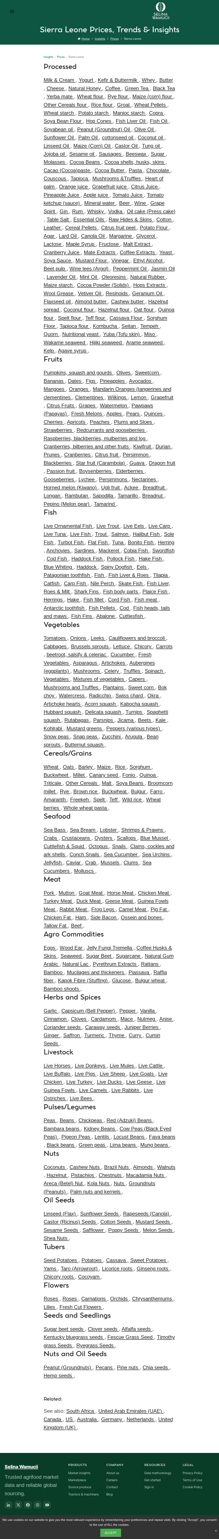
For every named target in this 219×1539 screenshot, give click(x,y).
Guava (137, 463)
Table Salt (58, 219)
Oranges (79, 389)
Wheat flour (91, 96)
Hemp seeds (59, 1375)
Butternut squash (85, 745)
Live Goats (142, 1074)
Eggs (50, 948)
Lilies (50, 1307)
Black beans (61, 1145)
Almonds (143, 1167)
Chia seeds (156, 1367)
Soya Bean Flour (63, 121)
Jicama (126, 720)
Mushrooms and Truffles (72, 687)
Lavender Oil (62, 277)
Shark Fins (87, 591)
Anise (166, 1019)
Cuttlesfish (131, 616)
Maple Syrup (81, 244)
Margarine (121, 236)
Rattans (150, 964)
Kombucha (105, 326)
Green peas (93, 1145)
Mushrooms (87, 671)
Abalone (106, 616)
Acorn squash (101, 704)
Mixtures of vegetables (99, 679)
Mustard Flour (91, 260)
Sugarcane (129, 956)
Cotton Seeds (116, 1222)
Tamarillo (128, 495)
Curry (136, 1035)
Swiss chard (129, 695)
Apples (114, 413)
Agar (50, 236)
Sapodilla (104, 495)
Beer (125, 203)
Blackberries (58, 463)
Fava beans (162, 1137)
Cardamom (104, 1019)
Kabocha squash (139, 704)
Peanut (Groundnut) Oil (104, 129)
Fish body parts (121, 591)
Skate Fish (131, 583)
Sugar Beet (99, 956)
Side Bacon (104, 917)
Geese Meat (120, 901)
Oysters (104, 838)
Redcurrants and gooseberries (111, 430)
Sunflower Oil (59, 137)
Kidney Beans (100, 1129)
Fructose (109, 244)
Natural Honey (85, 88)
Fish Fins (82, 616)
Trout (101, 534)
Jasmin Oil (163, 268)
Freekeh (80, 799)
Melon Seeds (158, 1230)
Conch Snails (85, 854)
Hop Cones (99, 121)
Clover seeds (103, 1329)
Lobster (109, 830)
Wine (140, 203)
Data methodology (157, 1473)
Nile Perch (102, 583)
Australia (87, 1419)
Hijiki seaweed (106, 342)
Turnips (135, 712)
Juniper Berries (142, 1027)
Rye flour (118, 96)
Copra (156, 113)
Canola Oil (93, 236)
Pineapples (113, 381)
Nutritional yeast (81, 334)
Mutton (67, 893)
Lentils (103, 1137)
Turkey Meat (58, 901)
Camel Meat (133, 909)
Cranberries (78, 454)
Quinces (154, 413)
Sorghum (141, 767)
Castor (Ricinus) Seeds (70, 1222)
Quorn (51, 334)
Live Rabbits (126, 1090)
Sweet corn (141, 687)
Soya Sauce (58, 260)
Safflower (94, 1230)
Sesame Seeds (62, 1230)
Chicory (143, 646)
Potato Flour (154, 227)
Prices (114, 38)
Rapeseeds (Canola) (147, 1214)
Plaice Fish (155, 591)
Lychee (87, 479)
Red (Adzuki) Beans (130, 1120)
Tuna (118, 542)
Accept (111, 1533)
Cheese (56, 88)
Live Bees (81, 1098)
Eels (142, 567)
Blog (109, 1494)
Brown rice (86, 791)
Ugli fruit (111, 487)
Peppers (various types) (133, 728)
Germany (112, 1419)
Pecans (105, 1367)
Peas (50, 1120)
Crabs (51, 838)
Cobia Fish (136, 550)
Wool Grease (59, 293)
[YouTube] (47, 1505)
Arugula (134, 736)
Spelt (99, 799)
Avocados (141, 381)
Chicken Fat (58, 917)
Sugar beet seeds (64, 1329)
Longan (53, 495)
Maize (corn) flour (152, 96)
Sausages (111, 154)
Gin (64, 211)
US (70, 1419)
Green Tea (137, 88)
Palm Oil (88, 137)
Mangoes (55, 389)
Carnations (94, 1299)
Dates (75, 381)
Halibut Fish (147, 534)
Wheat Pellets (150, 105)
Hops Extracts (150, 285)
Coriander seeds (63, 1027)
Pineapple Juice (62, 195)
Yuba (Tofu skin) (122, 334)
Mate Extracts (100, 252)
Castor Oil (127, 146)
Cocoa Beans (85, 162)
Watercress (72, 695)
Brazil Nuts (117, 1167)
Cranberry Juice (62, 252)
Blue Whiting (59, 567)
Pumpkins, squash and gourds (78, 372)
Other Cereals (82, 783)
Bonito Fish (141, 542)
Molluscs (84, 871)
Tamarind (105, 504)
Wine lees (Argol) (90, 268)
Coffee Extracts (138, 252)
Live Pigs (86, 1074)
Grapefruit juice (110, 186)
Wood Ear (72, 948)
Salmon (120, 534)
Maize (104, 767)
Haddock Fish (87, 558)
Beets (145, 720)
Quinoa (148, 775)
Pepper (128, 1011)
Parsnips (103, 720)
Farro (157, 791)
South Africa (80, 1411)
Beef (77, 925)
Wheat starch (59, 113)
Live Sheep (113, 1074)
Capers (137, 679)
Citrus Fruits (61, 405)
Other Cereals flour (66, 105)
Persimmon (136, 454)
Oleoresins (114, 277)
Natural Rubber (148, 277)
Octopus (99, 846)
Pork (50, 893)
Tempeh (150, 326)
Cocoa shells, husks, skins (135, 162)
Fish (99, 575)
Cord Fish (120, 599)
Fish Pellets (103, 608)
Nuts (120, 1183)
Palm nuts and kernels (96, 1192)
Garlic (51, 1011)
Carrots (164, 646)
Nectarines (144, 479)
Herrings (54, 599)
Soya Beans (130, 783)
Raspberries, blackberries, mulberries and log (95, 438)
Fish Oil (159, 121)
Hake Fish (151, 558)
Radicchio (100, 695)
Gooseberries (59, 479)
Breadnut (153, 495)
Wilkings (118, 397)
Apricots (77, 422)
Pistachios (83, 1175)
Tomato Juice (128, 195)
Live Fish (81, 534)
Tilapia (161, 575)
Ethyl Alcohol (148, 260)
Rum (78, 211)
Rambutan (77, 495)
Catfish (52, 583)
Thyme (117, 1035)
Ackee (132, 487)
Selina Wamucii (21, 1466)
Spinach (154, 671)
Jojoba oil (55, 154)
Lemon (139, 397)
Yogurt (87, 80)
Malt (107, 783)
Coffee (113, 88)
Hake (73, 599)
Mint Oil (89, 277)
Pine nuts (128, 1367)
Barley (86, 767)
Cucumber (123, 654)
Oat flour (144, 309)
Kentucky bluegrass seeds (74, 1337)
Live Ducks (110, 1082)
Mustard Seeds (153, 1222)
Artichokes (114, 663)
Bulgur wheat (150, 980)
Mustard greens (85, 728)
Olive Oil (144, 129)
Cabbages (56, 646)
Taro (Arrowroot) (80, 1268)
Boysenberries (96, 471)
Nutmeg (147, 1019)
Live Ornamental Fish (68, 526)
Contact (112, 1487)
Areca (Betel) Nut (64, 1183)
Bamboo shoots (62, 989)
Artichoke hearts (63, 704)
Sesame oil (82, 154)
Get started (152, 1480)
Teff (114, 799)
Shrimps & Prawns (143, 830)
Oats (69, 767)
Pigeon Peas (76, 1137)
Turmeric (95, 1035)
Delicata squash (104, 712)
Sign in (149, 1487)
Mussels (111, 862)
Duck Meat (89, 901)
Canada (53, 1419)
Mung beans (155, 1145)
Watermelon (114, 405)
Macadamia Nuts (146, 1175)
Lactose (53, 244)
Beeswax (137, 154)
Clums (131, 862)
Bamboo (54, 972)
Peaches (100, 422)
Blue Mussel (154, 838)
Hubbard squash (63, 712)
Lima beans (123, 1145)
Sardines (85, 550)
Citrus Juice (145, 186)
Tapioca (80, 178)
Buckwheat (115, 791)
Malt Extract (137, 244)
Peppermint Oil (130, 268)
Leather (53, 227)
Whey (149, 80)
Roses (51, 1299)
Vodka (116, 211)
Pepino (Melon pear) (67, 504)
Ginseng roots (153, 1268)
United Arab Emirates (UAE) (130, 1411)
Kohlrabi (54, 728)
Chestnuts (111, 1175)
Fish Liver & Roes (129, 575)
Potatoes (92, 1260)
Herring (166, 542)
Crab (91, 862)
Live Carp (160, 526)
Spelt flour (70, 318)
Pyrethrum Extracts (115, 964)
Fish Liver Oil (131, 121)
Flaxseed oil (58, 301)
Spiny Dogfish (117, 567)
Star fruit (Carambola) (101, 463)
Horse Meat (121, 893)
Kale (161, 720)
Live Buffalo (58, 1074)
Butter (166, 80)
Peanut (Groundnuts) (68, 1367)
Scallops (127, 838)
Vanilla (148, 1011)
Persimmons (114, 479)
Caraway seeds (103, 1027)
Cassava (116, 1260)
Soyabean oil (59, 129)
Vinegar (120, 260)
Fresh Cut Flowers (81, 1307)
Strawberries (59, 430)
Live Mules (122, 1066)
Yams (51, 1268)
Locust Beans (130, 1137)
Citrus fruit (107, 454)
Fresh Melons (87, 413)
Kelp (49, 350)
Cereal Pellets (81, 227)
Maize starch (59, 285)
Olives (124, 372)
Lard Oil (68, 236)
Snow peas (57, 736)
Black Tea (164, 88)
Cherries (54, 422)
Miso (150, 334)
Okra (153, 695)
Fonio (129, 775)
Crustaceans (77, 838)
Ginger (52, 1035)
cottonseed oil (118, 137)
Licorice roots (118, 1268)
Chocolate (158, 170)
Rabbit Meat (73, 909)
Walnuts (166, 1167)
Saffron (72, 1035)
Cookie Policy (192, 1487)
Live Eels (134, 526)
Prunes (52, 454)
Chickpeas (91, 1120)
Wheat (52, 767)
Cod (125, 608)
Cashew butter (128, 301)
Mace (127, 1019)
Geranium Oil (148, 293)
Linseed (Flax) (60, 1214)
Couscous (56, 178)
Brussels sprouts (90, 646)
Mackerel (110, 550)
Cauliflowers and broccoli (137, 638)
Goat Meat (91, 893)
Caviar (74, 862)
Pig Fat (159, 909)
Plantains (114, 687)
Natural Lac (76, 964)
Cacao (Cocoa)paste (68, 170)
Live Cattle (151, 1066)
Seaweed (72, 956)
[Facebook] (28, 1505)
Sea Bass (55, 830)
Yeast (166, 252)
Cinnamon (56, 1019)
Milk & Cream (60, 80)
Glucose (122, 980)
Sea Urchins (156, 854)
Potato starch (94, 113)
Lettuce (122, 646)
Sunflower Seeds (100, 1214)
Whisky (96, 211)
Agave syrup (73, 350)
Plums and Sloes (134, 422)
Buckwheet (57, 775)
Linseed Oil (57, 146)
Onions (79, 638)
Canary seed (104, 775)
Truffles (132, 671)
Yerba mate (60, 96)
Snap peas (86, 736)
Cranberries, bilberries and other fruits (87, 446)
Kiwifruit (142, 446)
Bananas (54, 381)
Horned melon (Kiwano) (71, 487)
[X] (18, 1505)
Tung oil (151, 146)
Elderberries (130, 471)
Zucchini (112, 736)
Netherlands (141, 1419)
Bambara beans (62, 1129)
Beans (67, 1120)
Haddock (87, 567)
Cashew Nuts (85, 1167)
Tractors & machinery (83, 1494)
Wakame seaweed (65, 342)
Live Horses (58, 1066)
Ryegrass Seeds (95, 1345)
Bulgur (139, 791)
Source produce (79, 1487)
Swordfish (163, 550)
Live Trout (108, 526)
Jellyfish (53, 862)
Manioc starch (129, 113)
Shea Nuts (56, 1238)
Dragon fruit (162, 463)
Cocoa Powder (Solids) (103, 285)
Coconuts (55, 1167)
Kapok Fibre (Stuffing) (83, 980)
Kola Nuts (99, 1183)
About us (112, 1473)
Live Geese (139, 1082)
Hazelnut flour (114, 309)
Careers (112, 1480)
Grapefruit (162, 397)
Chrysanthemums (152, 1299)
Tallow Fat (56, 925)
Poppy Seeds (124, 1230)
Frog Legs (103, 909)
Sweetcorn (147, 372)
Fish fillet (94, 599)
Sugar (158, 154)
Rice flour (102, 105)
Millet (79, 775)
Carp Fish (75, 583)
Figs (91, 381)
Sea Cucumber (121, 854)
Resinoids (117, 293)
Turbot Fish (71, 542)
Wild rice (132, 799)
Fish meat (146, 599)
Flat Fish (98, 542)
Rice (121, 767)
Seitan (129, 326)
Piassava (140, 972)
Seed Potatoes (61, 1260)
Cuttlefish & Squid (65, 846)
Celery (112, 671)
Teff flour (96, 318)
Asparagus (86, 663)
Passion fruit (61, 471)
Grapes (88, 405)
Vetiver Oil (90, 293)
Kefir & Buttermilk (118, 80)
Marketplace (77, 1480)
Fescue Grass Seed (130, 1337)
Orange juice (74, 186)
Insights (100, 38)
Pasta (136, 170)
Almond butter (91, 301)
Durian (163, 446)
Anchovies (58, 550)
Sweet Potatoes (148, 1260)
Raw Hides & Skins (131, 219)
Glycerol (146, 236)
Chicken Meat (154, 893)
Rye (65, 791)
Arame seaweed (145, 342)
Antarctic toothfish (65, 608)
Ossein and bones (142, 917)
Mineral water (100, 203)
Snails (119, 846)
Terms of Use (192, 1480)
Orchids (119, 1299)
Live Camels (93, 1090)
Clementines (90, 397)
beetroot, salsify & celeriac (77, 654)
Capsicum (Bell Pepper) (88, 1011)
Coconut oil (151, 137)
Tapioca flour (75, 326)
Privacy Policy (193, 1473)
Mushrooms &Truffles (117, 178)
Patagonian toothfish (67, 575)
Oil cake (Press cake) (151, 211)
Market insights (79, 1473)
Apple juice (96, 195)
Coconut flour (79, 309)
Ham (81, 917)
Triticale (53, 783)
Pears (133, 413)
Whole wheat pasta (86, 808)
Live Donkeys (91, 1066)
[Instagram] (37, 1505)
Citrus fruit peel (119, 227)
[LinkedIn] (8, 1505)
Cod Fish (57, 558)
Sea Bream (83, 830)
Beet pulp (55, 268)
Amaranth (55, 799)
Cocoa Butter (110, 170)
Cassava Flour (127, 318)
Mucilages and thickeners (96, 972)
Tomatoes (55, 638)
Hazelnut (57, 1175)
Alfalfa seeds (137, 1329)
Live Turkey (80, 1082)
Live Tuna (55, 534)
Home (85, 38)
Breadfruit (154, 487)
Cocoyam (89, 1277)
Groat (124, 105)
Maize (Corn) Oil (92, 146)
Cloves (79, 1019)
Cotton (164, 219)
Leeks (98, 638)
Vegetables (57, 679)
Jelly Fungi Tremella (110, 948)
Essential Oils (89, 219)
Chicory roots (59, 1277)
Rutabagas (77, 720)
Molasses (55, 162)
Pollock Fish (121, 558)
